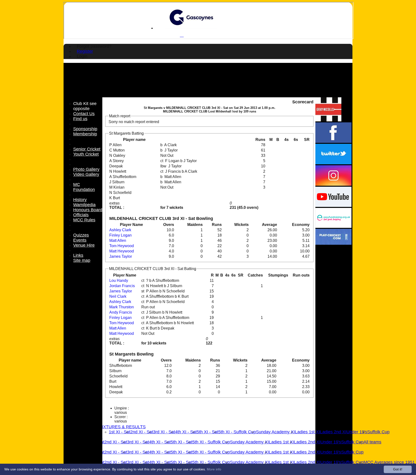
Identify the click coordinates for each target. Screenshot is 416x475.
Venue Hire (84, 245)
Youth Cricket (86, 154)
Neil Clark (117, 296)
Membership (85, 134)
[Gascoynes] (191, 28)
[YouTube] (333, 206)
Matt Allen (117, 240)
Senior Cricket (86, 149)
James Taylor (120, 256)
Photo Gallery (86, 169)
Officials (81, 214)
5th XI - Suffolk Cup (237, 431)
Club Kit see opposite (85, 106)
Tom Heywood (121, 246)
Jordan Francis (122, 286)
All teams (372, 442)
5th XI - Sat (207, 431)
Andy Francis (120, 312)
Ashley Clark (120, 230)
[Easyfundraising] (333, 226)
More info (214, 469)
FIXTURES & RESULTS (122, 426)
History (80, 199)
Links (78, 255)
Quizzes (81, 235)
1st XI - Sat (119, 431)
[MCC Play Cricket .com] (333, 243)
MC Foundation (84, 187)
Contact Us (84, 113)
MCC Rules (84, 220)
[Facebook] (333, 141)
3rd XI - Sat (164, 431)
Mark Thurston (121, 307)
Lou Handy (118, 280)
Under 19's (356, 431)
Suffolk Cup (378, 431)
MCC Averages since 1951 (389, 462)
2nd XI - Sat (141, 431)
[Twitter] (333, 163)
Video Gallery (86, 174)
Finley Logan (120, 235)
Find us (80, 118)
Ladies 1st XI (307, 431)
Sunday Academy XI (275, 431)
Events (79, 240)
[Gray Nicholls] (328, 120)
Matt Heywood (121, 251)
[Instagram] (333, 184)
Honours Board (87, 209)
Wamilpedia (84, 204)
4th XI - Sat (186, 431)
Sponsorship (85, 128)
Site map (81, 260)
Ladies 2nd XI (333, 431)
